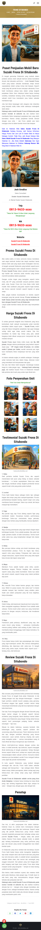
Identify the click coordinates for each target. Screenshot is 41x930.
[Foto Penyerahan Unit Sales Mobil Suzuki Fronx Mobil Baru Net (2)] (30, 393)
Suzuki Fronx (7, 26)
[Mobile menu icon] (38, 3)
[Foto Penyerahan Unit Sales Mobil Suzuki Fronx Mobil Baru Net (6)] (30, 425)
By (23, 903)
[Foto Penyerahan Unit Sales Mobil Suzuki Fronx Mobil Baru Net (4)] (30, 409)
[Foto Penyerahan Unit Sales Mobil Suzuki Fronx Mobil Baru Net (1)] (11, 393)
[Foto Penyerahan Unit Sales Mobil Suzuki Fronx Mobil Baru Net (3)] (11, 409)
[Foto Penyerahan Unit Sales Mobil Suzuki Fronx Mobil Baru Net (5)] (11, 425)
